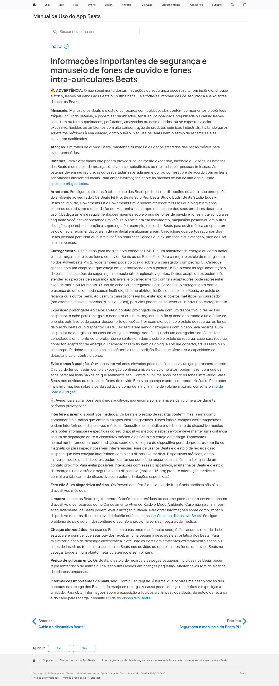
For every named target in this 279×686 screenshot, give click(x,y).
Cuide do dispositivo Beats (179, 516)
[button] (232, 5)
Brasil (243, 673)
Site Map (96, 677)
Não (84, 648)
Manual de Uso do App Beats (67, 16)
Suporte (48, 660)
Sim (59, 648)
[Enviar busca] (55, 31)
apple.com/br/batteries (69, 183)
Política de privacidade (46, 677)
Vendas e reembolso (74, 677)
